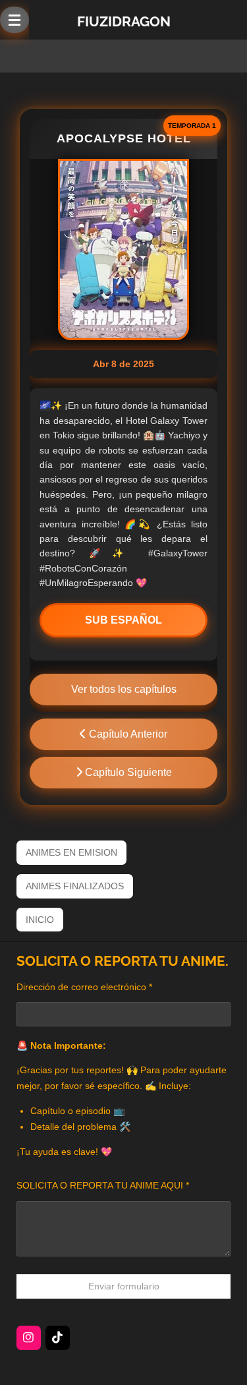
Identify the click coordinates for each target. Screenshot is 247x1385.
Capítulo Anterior (126, 734)
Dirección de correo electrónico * (84, 987)
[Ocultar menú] (14, 20)
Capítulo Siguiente (127, 772)
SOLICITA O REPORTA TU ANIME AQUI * (102, 1185)
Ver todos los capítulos (124, 689)
